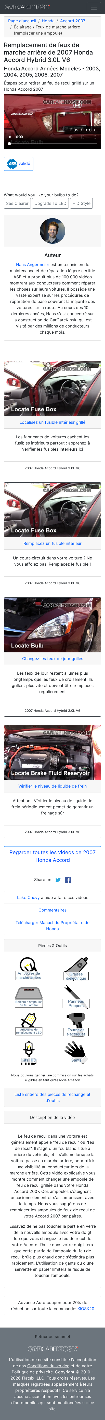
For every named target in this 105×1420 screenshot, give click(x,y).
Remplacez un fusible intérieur (52, 543)
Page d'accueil (22, 20)
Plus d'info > (83, 129)
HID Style (81, 203)
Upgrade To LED (50, 203)
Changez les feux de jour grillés (52, 658)
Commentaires (52, 910)
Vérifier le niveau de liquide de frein (52, 786)
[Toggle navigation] (94, 7)
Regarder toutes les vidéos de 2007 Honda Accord (52, 856)
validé (23, 163)
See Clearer (17, 203)
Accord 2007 (72, 20)
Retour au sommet (52, 1336)
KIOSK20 (85, 1308)
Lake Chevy (28, 897)
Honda (48, 20)
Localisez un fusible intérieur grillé (52, 422)
